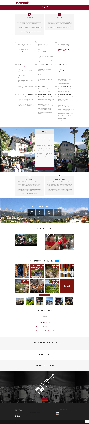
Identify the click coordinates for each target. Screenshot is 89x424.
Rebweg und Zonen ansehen (22, 51)
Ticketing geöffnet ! (45, 7)
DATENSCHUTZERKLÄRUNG (35, 412)
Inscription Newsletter (63, 409)
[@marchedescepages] (31, 261)
